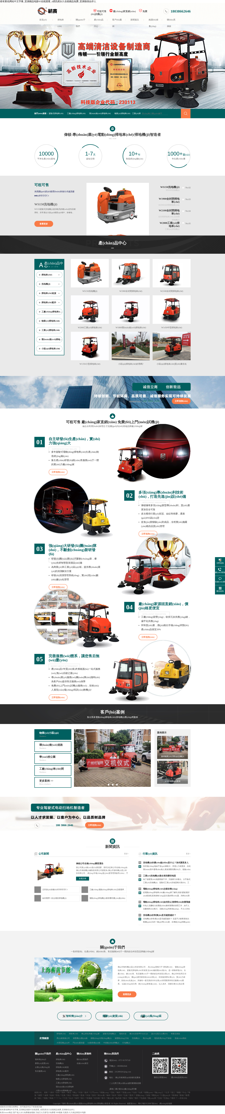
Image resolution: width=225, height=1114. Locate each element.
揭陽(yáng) (105, 1092)
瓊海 (131, 1098)
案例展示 (162, 732)
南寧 (46, 1095)
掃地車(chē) (61, 21)
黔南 (182, 1095)
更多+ (126, 854)
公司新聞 (44, 853)
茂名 (113, 1092)
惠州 (86, 1092)
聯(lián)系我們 (82, 1059)
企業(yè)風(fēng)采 (151, 1016)
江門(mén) (94, 1092)
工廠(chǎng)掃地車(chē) (76, 113)
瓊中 (137, 1098)
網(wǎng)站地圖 (166, 1104)
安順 (148, 1095)
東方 (103, 1098)
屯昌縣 (143, 1098)
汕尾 (140, 1092)
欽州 (114, 1095)
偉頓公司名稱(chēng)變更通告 (89, 863)
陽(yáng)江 (159, 1092)
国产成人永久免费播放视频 (24, 1112)
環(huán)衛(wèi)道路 (51, 746)
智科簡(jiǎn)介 (74, 1016)
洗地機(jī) (46, 284)
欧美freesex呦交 (6, 1112)
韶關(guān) (149, 1092)
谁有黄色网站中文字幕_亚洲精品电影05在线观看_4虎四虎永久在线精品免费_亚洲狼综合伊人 (48, 1)
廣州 (52, 1092)
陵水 (125, 1098)
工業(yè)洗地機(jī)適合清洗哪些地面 (159, 876)
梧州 (120, 1095)
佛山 (75, 1092)
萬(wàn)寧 (152, 1098)
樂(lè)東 (111, 1098)
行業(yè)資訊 (150, 853)
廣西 (40, 1095)
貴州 (131, 1095)
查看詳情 (82, 879)
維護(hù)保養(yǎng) (153, 21)
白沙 (71, 1098)
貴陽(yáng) (140, 1095)
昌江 (83, 1098)
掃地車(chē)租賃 (49, 293)
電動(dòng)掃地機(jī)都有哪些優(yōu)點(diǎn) (107, 898)
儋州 (173, 1098)
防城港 (76, 1095)
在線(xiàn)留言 (82, 1063)
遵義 (46, 1098)
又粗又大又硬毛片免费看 (45, 1112)
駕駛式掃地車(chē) (56, 113)
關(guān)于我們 (80, 21)
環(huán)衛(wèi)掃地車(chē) (100, 113)
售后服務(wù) (40, 1071)
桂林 (52, 1095)
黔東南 (175, 1095)
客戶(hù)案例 (117, 21)
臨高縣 (118, 1098)
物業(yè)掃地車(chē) (122, 113)
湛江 (173, 1092)
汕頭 (135, 1092)
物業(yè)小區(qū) (49, 734)
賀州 (94, 1095)
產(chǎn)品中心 (98, 21)
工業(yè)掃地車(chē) (51, 330)
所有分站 (183, 1098)
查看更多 (44, 224)
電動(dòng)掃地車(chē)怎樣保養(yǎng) (160, 889)
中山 (184, 1092)
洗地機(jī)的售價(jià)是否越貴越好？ (159, 915)
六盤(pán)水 (165, 1095)
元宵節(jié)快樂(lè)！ (55, 890)
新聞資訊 (134, 20)
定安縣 (97, 1098)
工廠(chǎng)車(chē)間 (51, 770)
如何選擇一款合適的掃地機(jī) (54, 898)
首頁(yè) (43, 20)
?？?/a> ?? (60, 1098)
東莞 (69, 1092)
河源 (81, 1092)
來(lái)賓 (101, 1095)
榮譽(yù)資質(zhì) (113, 1016)
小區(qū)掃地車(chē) (51, 348)
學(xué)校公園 (47, 758)
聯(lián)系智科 (84, 1053)
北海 (63, 1095)
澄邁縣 (89, 1098)
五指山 (166, 1098)
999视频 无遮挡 (62, 1112)
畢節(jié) (155, 1095)
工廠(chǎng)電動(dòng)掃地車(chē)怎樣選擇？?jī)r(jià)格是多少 (108, 890)
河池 (88, 1095)
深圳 (58, 1092)
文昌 (160, 1098)
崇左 (69, 1095)
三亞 (65, 1098)
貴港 (82, 1095)
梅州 (118, 1092)
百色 (58, 1095)
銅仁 (40, 1098)
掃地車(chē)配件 (49, 302)
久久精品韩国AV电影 (77, 1112)
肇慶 (179, 1092)
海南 (51, 1098)
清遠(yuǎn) (127, 1092)
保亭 (77, 1098)
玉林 (126, 1095)
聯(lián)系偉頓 (171, 21)
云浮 (167, 1092)
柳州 (108, 1095)
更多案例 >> (46, 782)
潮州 (63, 1092)
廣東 (46, 1092)
